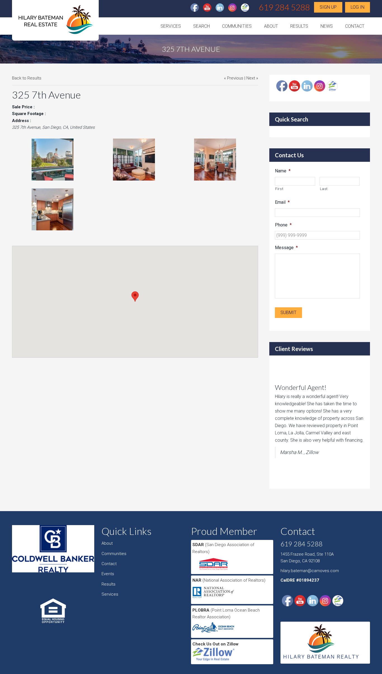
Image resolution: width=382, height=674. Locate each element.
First (279, 189)
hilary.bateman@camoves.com (309, 570)
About (271, 26)
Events (108, 573)
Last (324, 189)
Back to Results (26, 78)
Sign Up (328, 7)
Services (171, 26)
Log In (357, 7)
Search (201, 26)
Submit (288, 312)
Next (250, 78)
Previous (235, 78)
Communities (237, 26)
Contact (354, 26)
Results (299, 26)
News (326, 26)
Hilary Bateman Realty (55, 22)
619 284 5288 (284, 7)
